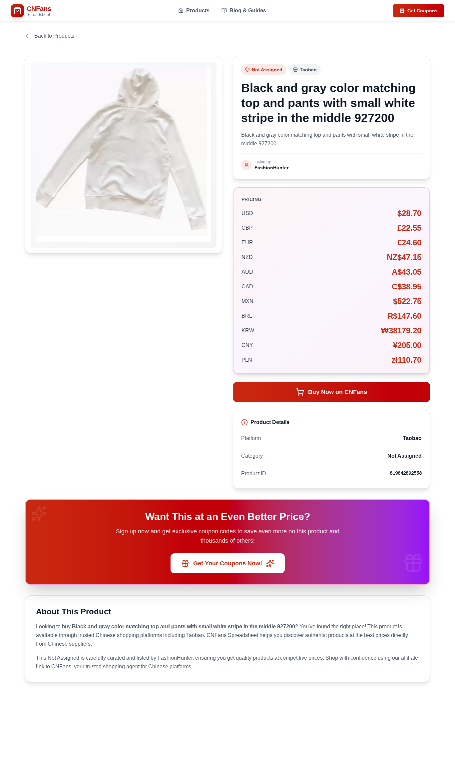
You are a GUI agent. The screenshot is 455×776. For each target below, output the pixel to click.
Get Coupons (422, 10)
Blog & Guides (247, 10)
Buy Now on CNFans (337, 392)
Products (198, 10)
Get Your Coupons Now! (227, 563)
